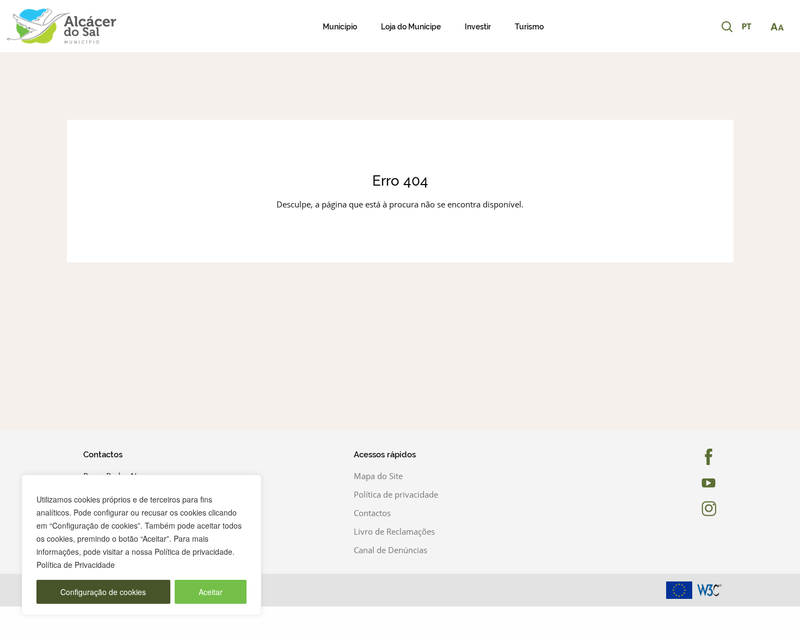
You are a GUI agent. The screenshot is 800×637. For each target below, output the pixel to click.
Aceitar (211, 591)
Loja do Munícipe (411, 26)
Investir (478, 26)
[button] (752, 27)
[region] (141, 545)
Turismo (529, 26)
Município (340, 26)
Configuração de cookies (103, 591)
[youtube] (698, 483)
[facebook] (698, 457)
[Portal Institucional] (83, 26)
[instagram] (698, 508)
